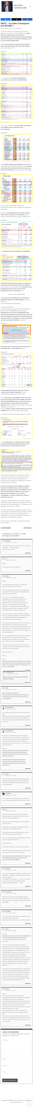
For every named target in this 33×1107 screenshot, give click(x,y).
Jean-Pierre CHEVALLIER (20, 6)
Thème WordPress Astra (16, 1102)
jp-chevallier (10, 672)
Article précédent (6, 527)
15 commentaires (17, 28)
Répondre (27, 553)
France (10, 28)
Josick (7, 929)
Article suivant (28, 527)
